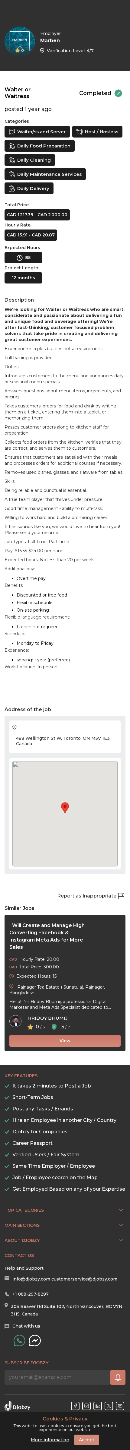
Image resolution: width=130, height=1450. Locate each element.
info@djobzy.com (31, 1279)
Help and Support (24, 1268)
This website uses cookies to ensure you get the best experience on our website (65, 1424)
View (65, 1040)
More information (50, 1439)
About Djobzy (22, 1240)
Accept (86, 1439)
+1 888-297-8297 (30, 1294)
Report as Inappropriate (86, 896)
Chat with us (26, 1326)
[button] (65, 808)
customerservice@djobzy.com (84, 1279)
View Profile (119, 37)
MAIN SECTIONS (22, 1225)
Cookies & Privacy (65, 1419)
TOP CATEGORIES (24, 1210)
